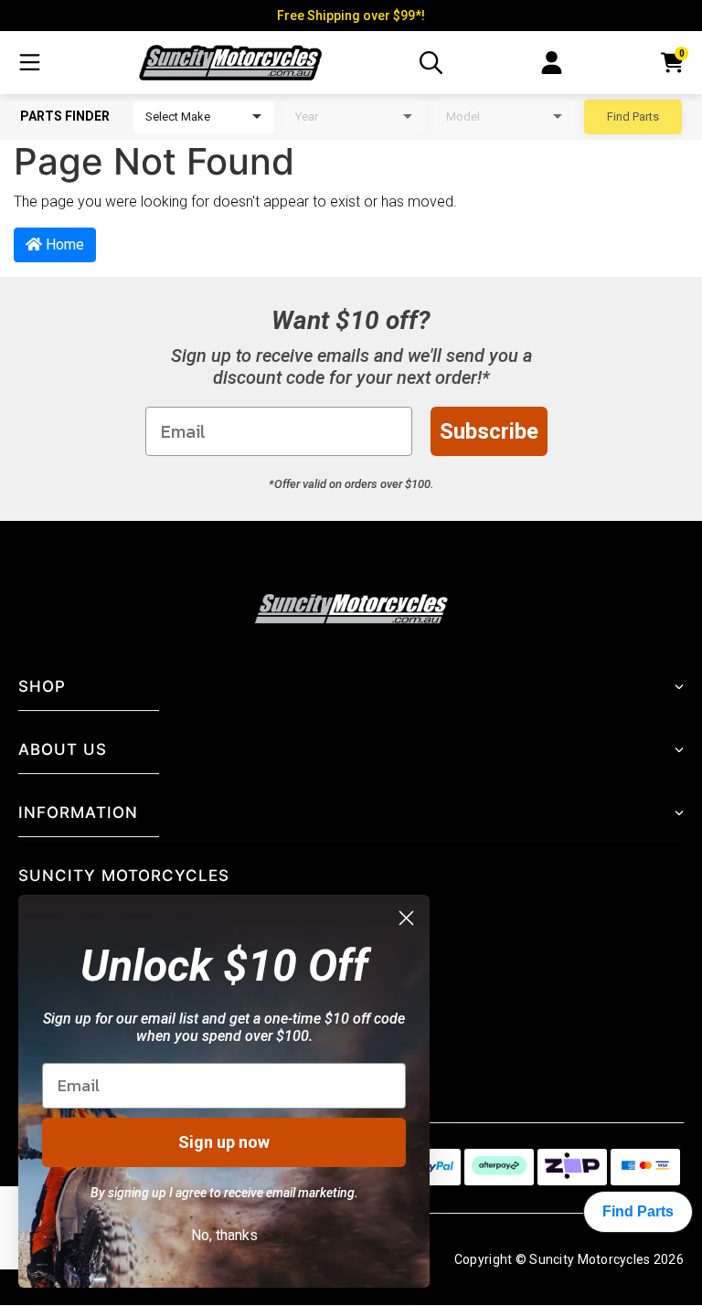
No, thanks (224, 1235)
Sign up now (224, 1142)
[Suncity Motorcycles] (230, 62)
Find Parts (633, 116)
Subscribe (489, 431)
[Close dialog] (406, 918)
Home (63, 244)
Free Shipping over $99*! (351, 15)
